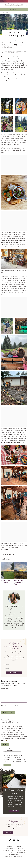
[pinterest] (18, 840)
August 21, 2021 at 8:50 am (12, 751)
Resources (21, 850)
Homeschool (19, 844)
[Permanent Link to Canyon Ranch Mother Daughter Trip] (20, 563)
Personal (6, 850)
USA (14, 554)
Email (17, 705)
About (4, 852)
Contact (11, 852)
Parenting (10, 846)
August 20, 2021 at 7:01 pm (10, 722)
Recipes (20, 848)
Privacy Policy (21, 852)
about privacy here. (13, 52)
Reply (5, 744)
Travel (10, 554)
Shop (13, 850)
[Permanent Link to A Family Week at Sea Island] (7, 563)
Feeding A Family (10, 848)
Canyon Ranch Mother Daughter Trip (19, 582)
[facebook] (10, 840)
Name (3, 705)
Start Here (8, 844)
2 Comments (19, 40)
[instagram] (14, 840)
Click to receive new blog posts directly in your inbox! (14, 1)
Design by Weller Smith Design (14, 856)
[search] (26, 5)
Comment (5, 689)
